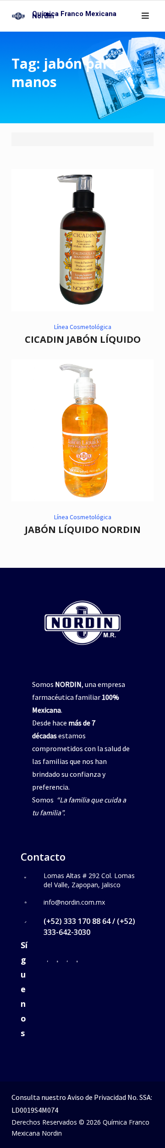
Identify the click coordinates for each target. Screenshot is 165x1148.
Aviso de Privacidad (96, 1097)
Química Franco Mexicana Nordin (74, 15)
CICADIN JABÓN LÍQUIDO (83, 339)
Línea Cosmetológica (82, 327)
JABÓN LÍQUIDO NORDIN (83, 529)
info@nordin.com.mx (74, 902)
